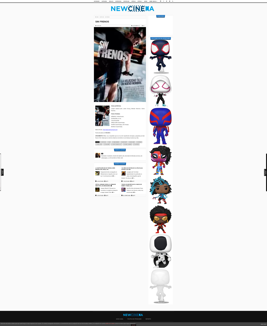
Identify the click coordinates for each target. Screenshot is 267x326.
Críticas (133, 1)
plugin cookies (263, 324)
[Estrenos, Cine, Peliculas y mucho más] (133, 8)
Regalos (111, 1)
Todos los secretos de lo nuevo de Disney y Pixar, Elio (131, 185)
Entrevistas (118, 1)
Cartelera (104, 1)
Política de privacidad (134, 319)
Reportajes (126, 1)
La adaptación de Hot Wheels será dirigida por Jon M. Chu (105, 168)
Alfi (143, 25)
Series (145, 1)
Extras (139, 1)
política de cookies (110, 323)
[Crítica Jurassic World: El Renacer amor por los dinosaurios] (97, 189)
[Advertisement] (161, 26)
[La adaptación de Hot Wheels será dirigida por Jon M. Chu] (97, 173)
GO (113, 176)
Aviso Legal (119, 319)
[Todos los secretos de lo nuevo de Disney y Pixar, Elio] (123, 189)
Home (97, 17)
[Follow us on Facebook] (163, 1)
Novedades (96, 1)
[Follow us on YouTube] (169, 1)
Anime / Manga (152, 1)
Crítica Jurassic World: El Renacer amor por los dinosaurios (105, 185)
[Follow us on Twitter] (166, 1)
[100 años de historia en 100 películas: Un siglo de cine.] (123, 173)
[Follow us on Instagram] (160, 1)
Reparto (148, 319)
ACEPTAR (133, 325)
